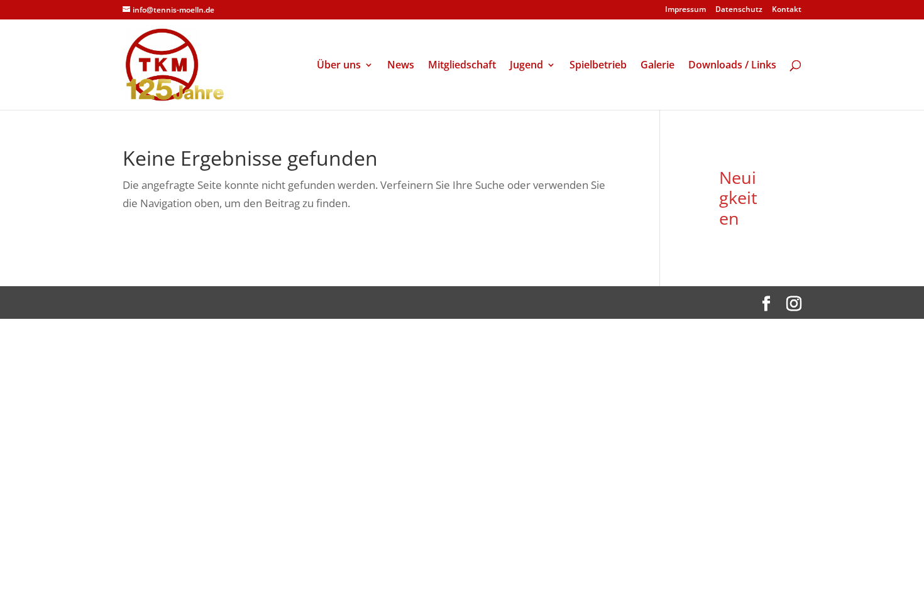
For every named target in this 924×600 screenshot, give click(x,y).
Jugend (526, 66)
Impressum (685, 10)
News (400, 66)
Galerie (657, 66)
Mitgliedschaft (462, 66)
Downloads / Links (732, 66)
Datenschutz (738, 10)
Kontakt (786, 10)
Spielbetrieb (598, 66)
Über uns (339, 66)
